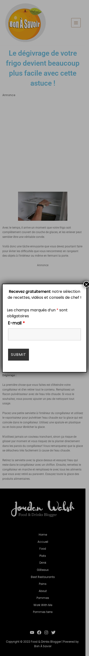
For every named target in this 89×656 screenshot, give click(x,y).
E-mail (16, 323)
